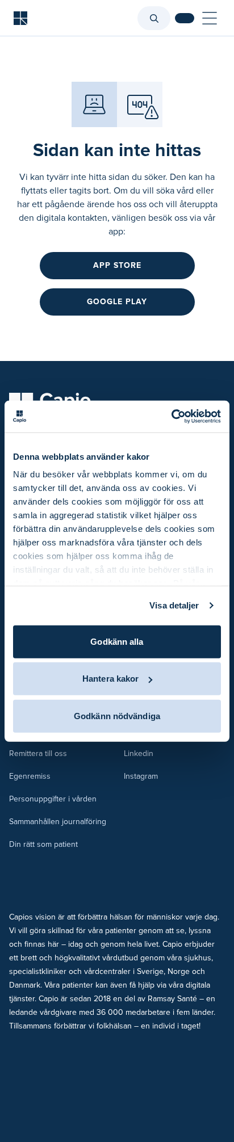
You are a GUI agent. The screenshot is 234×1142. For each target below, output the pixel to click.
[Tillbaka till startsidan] (20, 18)
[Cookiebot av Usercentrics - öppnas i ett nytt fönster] (171, 416)
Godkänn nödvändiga (117, 715)
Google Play (117, 302)
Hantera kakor (110, 678)
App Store (117, 265)
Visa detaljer (174, 605)
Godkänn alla (116, 641)
